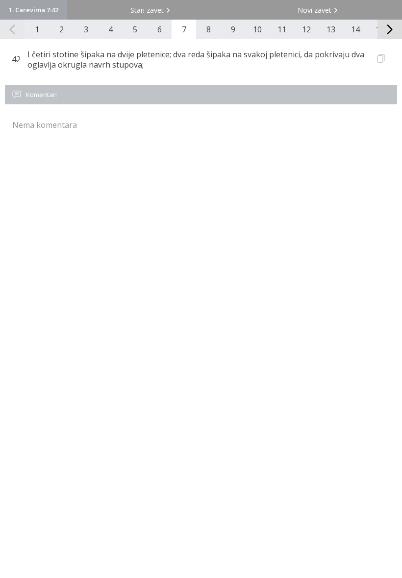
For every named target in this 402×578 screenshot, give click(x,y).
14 (355, 29)
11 (281, 29)
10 (257, 29)
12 (306, 29)
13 (331, 29)
